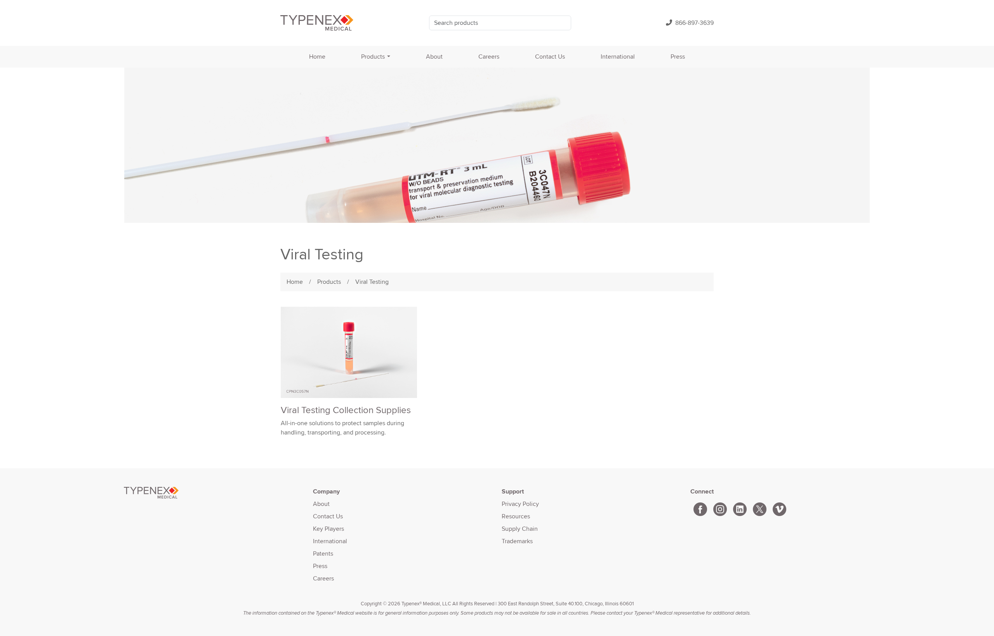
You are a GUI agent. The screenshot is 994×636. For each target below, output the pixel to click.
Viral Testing (372, 281)
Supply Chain (520, 528)
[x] (759, 507)
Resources (516, 516)
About (434, 56)
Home (317, 56)
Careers (488, 56)
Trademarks (517, 541)
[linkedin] (740, 507)
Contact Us (550, 56)
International (618, 56)
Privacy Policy (520, 503)
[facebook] (700, 507)
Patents (323, 553)
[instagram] (720, 507)
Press (678, 56)
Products (373, 56)
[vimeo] (779, 507)
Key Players (328, 528)
